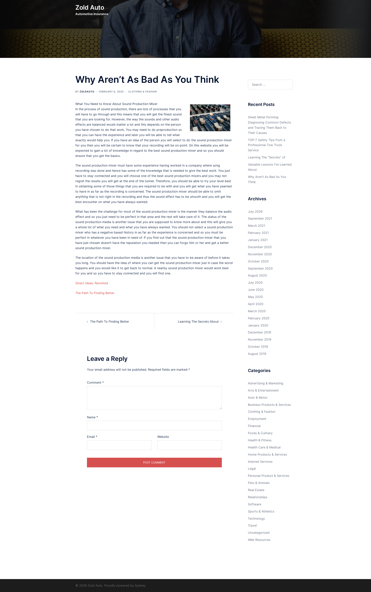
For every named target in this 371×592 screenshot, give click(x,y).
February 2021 (258, 233)
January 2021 (258, 240)
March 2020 (257, 311)
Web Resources (259, 540)
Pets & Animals (259, 483)
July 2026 (255, 211)
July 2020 (255, 282)
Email (92, 437)
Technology (256, 518)
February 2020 (258, 318)
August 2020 (257, 275)
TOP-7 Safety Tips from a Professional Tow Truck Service (266, 145)
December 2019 (259, 332)
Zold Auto (89, 7)
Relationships (257, 497)
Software (254, 504)
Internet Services (260, 461)
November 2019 (259, 339)
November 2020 (260, 254)
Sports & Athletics (261, 511)
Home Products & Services (267, 454)
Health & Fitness (259, 440)
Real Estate (256, 490)
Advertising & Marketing (265, 383)
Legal (252, 468)
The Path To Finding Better (94, 293)
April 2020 (255, 304)
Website (163, 437)
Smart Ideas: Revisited (91, 283)
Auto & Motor (258, 397)
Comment (95, 382)
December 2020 (260, 247)
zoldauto (87, 91)
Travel (252, 525)
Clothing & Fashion (142, 91)
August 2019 (257, 354)
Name (92, 417)
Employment (257, 419)
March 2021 (256, 225)
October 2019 (258, 346)
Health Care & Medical (264, 447)
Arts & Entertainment (263, 390)
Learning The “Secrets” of (266, 157)
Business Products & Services (269, 405)
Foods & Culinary (260, 433)
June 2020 (256, 290)
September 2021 (260, 218)
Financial (254, 426)
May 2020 (255, 297)
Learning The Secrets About (198, 321)
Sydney (140, 585)
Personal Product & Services (268, 476)
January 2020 (258, 325)
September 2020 (260, 268)
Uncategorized (259, 532)
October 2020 (258, 261)
